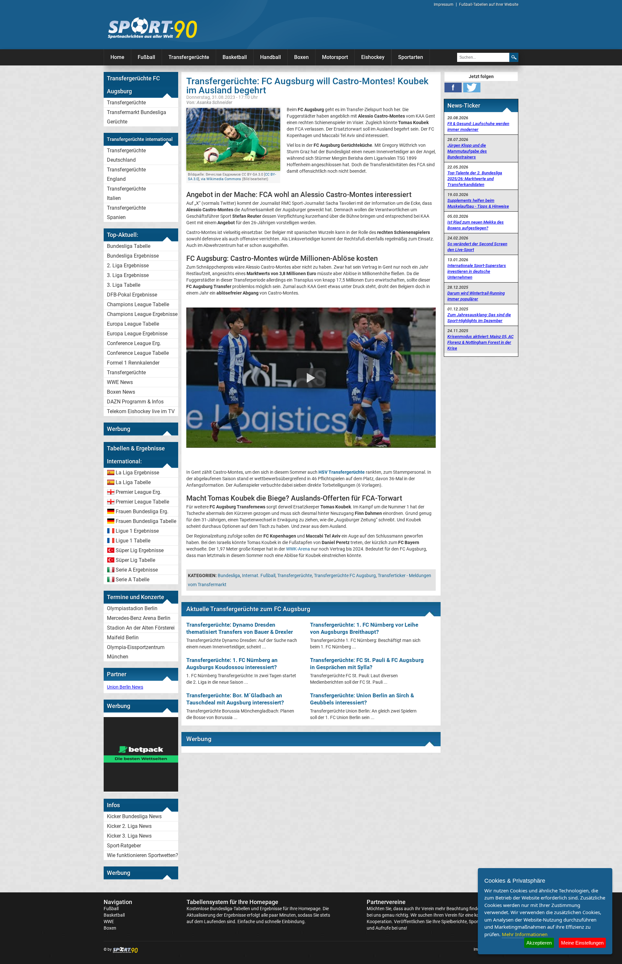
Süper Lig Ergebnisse (140, 550)
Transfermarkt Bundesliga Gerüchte (136, 117)
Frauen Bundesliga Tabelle (146, 521)
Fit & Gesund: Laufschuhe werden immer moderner (478, 126)
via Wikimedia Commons (221, 179)
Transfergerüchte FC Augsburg (345, 575)
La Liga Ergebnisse (137, 473)
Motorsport (335, 57)
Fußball (146, 57)
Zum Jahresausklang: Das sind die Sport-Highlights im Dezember (479, 317)
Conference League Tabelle (138, 353)
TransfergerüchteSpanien (126, 212)
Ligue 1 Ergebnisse (137, 531)
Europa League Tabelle (133, 324)
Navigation (118, 902)
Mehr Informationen (524, 934)
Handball (270, 57)
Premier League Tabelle (142, 502)
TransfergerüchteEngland (126, 174)
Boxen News (121, 392)
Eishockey (373, 57)
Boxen (301, 57)
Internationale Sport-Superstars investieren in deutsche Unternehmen (476, 271)
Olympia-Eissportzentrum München (136, 652)
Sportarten (410, 57)
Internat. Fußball (258, 575)
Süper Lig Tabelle (135, 560)
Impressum (444, 4)
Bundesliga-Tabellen (230, 908)
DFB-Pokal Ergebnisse (132, 295)
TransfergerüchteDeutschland (126, 155)
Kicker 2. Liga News (129, 826)
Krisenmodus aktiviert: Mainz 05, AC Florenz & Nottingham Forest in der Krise (480, 342)
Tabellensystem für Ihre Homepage (232, 902)
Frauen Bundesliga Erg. (142, 511)
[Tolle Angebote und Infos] (141, 790)
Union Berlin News (125, 687)
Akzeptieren (539, 943)
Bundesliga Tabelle (128, 246)
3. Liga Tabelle (123, 285)
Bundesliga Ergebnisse (133, 256)
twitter (471, 87)
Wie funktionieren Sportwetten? (142, 855)
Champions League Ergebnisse (142, 314)
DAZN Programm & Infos (135, 402)
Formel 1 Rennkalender (133, 363)
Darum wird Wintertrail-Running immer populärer (476, 296)
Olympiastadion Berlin (132, 608)
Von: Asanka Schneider (209, 102)
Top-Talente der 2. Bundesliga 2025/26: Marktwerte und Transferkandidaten (474, 178)
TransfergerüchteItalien (126, 193)
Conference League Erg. (134, 343)
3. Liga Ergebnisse (128, 275)
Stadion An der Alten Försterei (141, 628)
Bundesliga (229, 575)
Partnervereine (386, 902)
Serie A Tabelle (132, 579)
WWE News (120, 382)
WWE (109, 921)
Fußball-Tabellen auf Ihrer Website (488, 4)
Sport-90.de (152, 28)
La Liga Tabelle (133, 482)
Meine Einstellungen (582, 943)
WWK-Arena (298, 549)
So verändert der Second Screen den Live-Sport (477, 246)
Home (117, 57)
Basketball (235, 57)
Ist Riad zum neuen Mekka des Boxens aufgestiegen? (475, 225)
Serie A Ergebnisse (137, 570)
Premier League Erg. (138, 492)
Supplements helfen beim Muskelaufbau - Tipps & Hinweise (478, 203)
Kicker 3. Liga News (129, 836)
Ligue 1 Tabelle (133, 541)
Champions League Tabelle (138, 304)
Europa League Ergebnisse (137, 334)
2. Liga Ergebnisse (128, 265)
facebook (453, 87)
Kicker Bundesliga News (134, 816)
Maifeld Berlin (123, 637)
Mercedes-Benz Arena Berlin (138, 618)
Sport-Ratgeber (124, 845)
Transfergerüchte (188, 57)
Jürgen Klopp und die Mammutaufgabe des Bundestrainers (467, 151)
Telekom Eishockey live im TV (141, 411)
